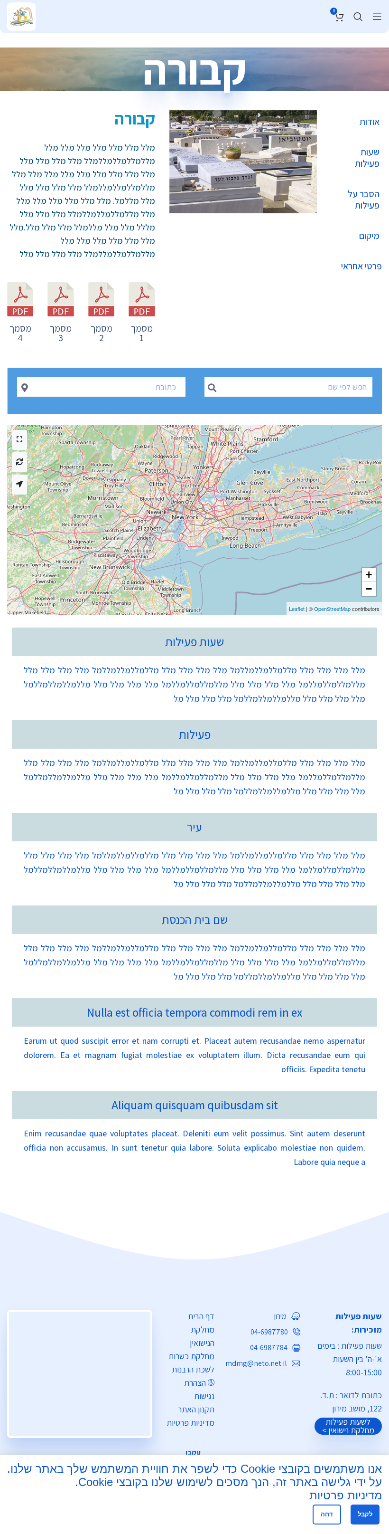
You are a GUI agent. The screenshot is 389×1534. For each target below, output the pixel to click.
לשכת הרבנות (193, 1369)
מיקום (369, 235)
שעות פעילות (367, 158)
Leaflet (297, 608)
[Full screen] (19, 440)
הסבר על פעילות (364, 199)
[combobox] (101, 387)
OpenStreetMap (332, 608)
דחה (327, 1514)
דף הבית (201, 1316)
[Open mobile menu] (377, 16)
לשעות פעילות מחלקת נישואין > (348, 1426)
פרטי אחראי (361, 266)
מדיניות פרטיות (190, 1422)
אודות (370, 121)
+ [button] (369, 575)
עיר (194, 827)
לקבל (365, 1514)
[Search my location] (19, 485)
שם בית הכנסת (195, 920)
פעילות (195, 734)
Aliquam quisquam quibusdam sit (194, 1105)
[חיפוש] (358, 16)
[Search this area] (19, 462)
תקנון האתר (196, 1409)
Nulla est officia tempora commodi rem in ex (194, 1012)
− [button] (369, 589)
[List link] (264, 1316)
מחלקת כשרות (191, 1356)
